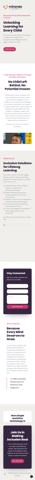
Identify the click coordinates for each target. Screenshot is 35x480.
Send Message (17, 306)
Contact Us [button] (9, 49)
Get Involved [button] (17, 461)
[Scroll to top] (31, 476)
